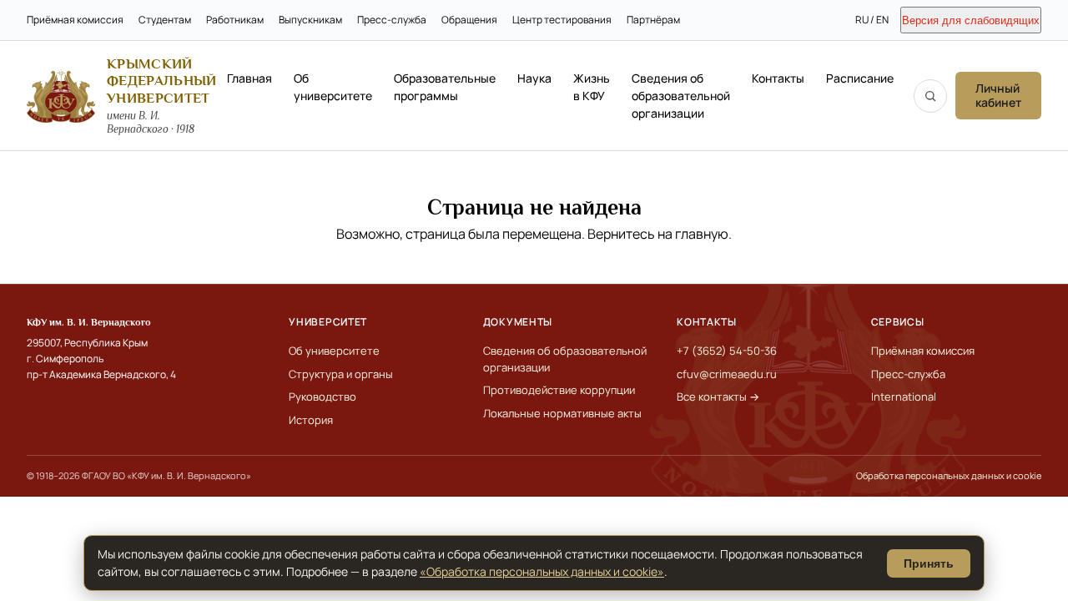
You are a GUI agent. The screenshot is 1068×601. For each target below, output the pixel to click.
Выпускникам (310, 20)
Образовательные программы (445, 87)
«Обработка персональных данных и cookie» (542, 571)
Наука (534, 78)
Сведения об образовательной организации (681, 95)
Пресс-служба (391, 20)
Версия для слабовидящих (971, 20)
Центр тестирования (562, 20)
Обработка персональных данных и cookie (948, 475)
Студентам (165, 20)
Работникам (235, 20)
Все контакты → (718, 396)
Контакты (778, 78)
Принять (929, 563)
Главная (249, 78)
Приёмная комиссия (75, 20)
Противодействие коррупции (559, 389)
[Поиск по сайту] (930, 96)
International (903, 396)
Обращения (469, 20)
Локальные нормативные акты (562, 413)
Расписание (860, 78)
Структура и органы (341, 373)
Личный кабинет (998, 95)
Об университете (333, 87)
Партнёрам (653, 20)
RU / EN (872, 20)
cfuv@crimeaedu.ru (727, 373)
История (311, 419)
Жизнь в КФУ (591, 87)
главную (701, 234)
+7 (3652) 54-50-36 (727, 350)
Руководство (322, 396)
